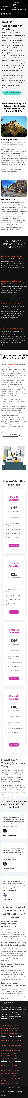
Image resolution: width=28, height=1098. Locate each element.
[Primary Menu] (25, 6)
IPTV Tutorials (10, 1091)
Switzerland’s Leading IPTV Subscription (12, 1075)
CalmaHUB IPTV (12, 364)
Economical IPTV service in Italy (9, 1048)
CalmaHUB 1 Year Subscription (9, 1030)
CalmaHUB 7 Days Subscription (9, 1033)
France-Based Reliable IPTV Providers (11, 1078)
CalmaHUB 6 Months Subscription (10, 1028)
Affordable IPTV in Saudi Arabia (9, 1083)
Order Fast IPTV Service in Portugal (10, 1058)
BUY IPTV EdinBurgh (10, 434)
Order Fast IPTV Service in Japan (9, 1055)
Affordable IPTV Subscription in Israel (11, 1040)
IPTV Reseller (19, 1091)
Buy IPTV (14, 545)
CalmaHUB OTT (19, 1087)
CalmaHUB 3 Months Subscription (10, 1025)
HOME (3, 1091)
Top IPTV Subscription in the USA (10, 1070)
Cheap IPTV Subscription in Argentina (11, 1045)
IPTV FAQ (3, 1095)
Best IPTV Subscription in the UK (10, 1065)
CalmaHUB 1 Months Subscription (10, 1023)
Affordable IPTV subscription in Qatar (11, 1043)
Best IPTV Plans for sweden (8, 1081)
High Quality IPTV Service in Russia (10, 1050)
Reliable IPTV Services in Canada (10, 1068)
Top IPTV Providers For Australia (9, 1073)
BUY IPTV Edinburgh (12, 93)
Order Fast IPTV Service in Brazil (9, 1053)
